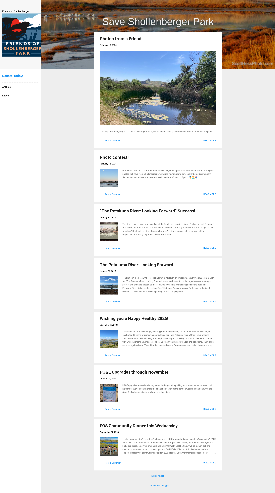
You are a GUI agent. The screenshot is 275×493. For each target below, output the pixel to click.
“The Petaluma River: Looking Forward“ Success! (147, 210)
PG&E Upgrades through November (134, 372)
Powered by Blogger (159, 485)
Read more (209, 140)
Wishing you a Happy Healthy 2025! (134, 318)
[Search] (220, 7)
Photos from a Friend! (121, 38)
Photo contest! (114, 157)
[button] (214, 38)
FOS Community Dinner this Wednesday (139, 425)
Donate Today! (12, 76)
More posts (157, 476)
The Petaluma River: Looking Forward (136, 264)
